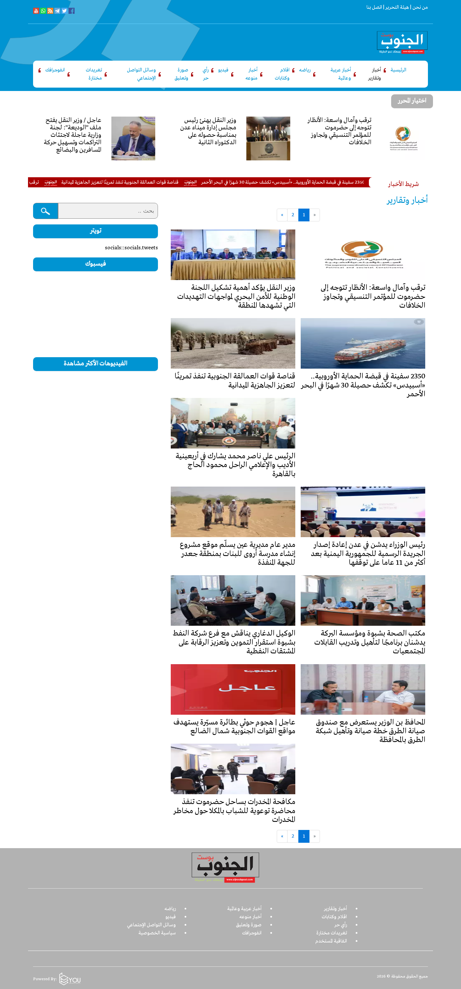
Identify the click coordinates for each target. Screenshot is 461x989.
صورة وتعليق (181, 74)
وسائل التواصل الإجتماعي (141, 74)
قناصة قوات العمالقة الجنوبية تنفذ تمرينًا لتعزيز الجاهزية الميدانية (150, 182)
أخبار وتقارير (374, 74)
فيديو (223, 70)
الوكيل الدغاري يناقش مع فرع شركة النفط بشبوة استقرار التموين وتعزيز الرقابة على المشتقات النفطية (233, 642)
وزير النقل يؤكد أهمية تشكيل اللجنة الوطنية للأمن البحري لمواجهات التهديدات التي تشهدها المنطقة (236, 296)
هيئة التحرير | (395, 7)
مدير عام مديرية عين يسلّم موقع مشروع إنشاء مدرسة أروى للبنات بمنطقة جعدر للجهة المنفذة (237, 553)
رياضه (304, 70)
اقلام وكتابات (282, 74)
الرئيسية (398, 70)
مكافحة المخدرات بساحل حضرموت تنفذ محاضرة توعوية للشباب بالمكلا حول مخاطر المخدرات (234, 811)
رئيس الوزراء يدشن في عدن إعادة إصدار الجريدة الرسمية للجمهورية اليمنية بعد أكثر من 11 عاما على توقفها (368, 553)
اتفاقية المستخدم (331, 941)
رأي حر (205, 74)
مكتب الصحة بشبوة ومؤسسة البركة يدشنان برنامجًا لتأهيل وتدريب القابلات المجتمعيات (369, 642)
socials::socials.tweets (131, 248)
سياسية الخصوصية (157, 933)
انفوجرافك (55, 70)
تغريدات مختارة (94, 74)
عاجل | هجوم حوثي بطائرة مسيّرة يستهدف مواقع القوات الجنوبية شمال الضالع (234, 727)
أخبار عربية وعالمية (340, 74)
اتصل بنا (374, 7)
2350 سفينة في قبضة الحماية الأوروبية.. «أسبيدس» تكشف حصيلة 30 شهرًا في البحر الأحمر (313, 182)
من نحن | (418, 7)
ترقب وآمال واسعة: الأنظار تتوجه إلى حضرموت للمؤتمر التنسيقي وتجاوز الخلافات (373, 296)
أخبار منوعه (251, 74)
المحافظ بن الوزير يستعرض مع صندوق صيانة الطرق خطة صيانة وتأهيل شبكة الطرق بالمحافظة (370, 731)
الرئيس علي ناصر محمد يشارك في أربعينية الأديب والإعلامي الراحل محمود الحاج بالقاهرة (235, 465)
